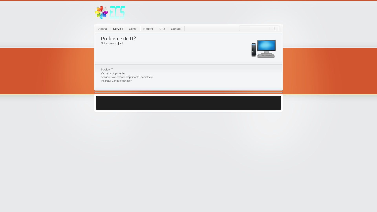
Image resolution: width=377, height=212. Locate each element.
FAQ (162, 28)
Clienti (133, 28)
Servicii (118, 28)
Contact (176, 28)
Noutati (148, 28)
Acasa (102, 28)
